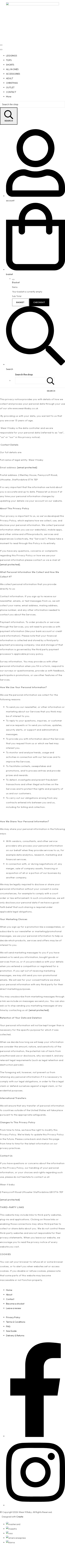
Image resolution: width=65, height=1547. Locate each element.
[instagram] (35, 1505)
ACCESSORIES (13, 73)
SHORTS (10, 64)
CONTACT (11, 92)
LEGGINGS (11, 55)
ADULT (9, 78)
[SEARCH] (50, 380)
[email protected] (27, 467)
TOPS (9, 60)
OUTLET (10, 87)
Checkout (39, 302)
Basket (20, 302)
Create (19, 1516)
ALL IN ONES (12, 69)
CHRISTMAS (12, 82)
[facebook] (35, 1436)
